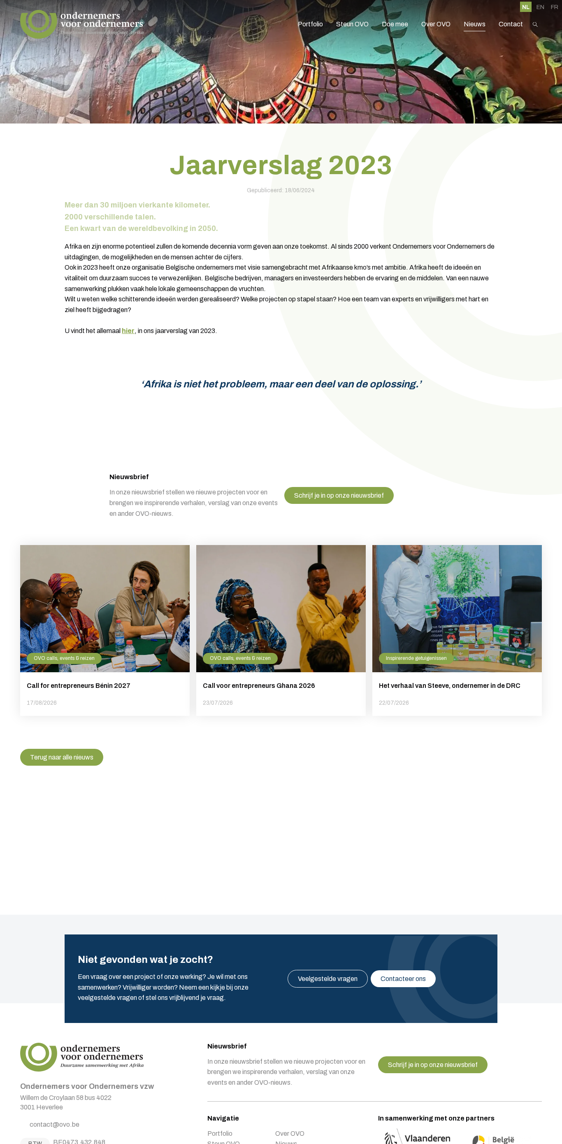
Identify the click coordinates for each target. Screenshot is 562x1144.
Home (82, 24)
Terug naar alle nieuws (61, 757)
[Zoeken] (535, 24)
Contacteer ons (403, 978)
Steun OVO (352, 24)
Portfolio (310, 24)
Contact (511, 24)
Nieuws (474, 24)
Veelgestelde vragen (328, 978)
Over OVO (436, 24)
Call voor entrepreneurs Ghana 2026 (281, 630)
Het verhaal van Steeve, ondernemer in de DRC (457, 630)
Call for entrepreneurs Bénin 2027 (105, 630)
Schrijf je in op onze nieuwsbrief (339, 495)
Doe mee (395, 24)
